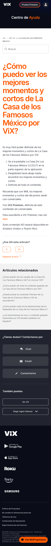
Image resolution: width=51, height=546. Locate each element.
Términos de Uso (9, 517)
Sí (6, 249)
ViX (4, 38)
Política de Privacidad (11, 509)
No (19, 249)
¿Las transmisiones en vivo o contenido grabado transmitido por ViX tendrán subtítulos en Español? (25, 318)
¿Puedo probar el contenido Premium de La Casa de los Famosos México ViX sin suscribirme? (23, 297)
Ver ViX (12, 38)
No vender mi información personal (16, 513)
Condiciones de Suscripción (13, 521)
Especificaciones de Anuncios (14, 525)
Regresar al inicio (11, 256)
